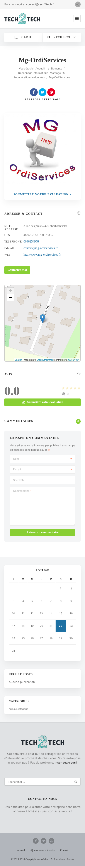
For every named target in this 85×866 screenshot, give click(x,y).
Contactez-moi (17, 270)
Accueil (40, 68)
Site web (18, 480)
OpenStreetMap (45, 359)
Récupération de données (29, 77)
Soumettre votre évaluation (41, 194)
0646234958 (31, 241)
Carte (26, 37)
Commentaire (22, 490)
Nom (16, 458)
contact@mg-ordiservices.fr (41, 248)
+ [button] (10, 290)
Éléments (56, 68)
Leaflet (18, 359)
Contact (64, 850)
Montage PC (57, 72)
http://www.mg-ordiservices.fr (42, 254)
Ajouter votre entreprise (42, 850)
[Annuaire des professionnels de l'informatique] (22, 18)
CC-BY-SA (73, 359)
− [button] (10, 297)
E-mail (17, 469)
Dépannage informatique (33, 72)
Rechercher (64, 37)
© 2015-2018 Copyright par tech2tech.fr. (32, 859)
